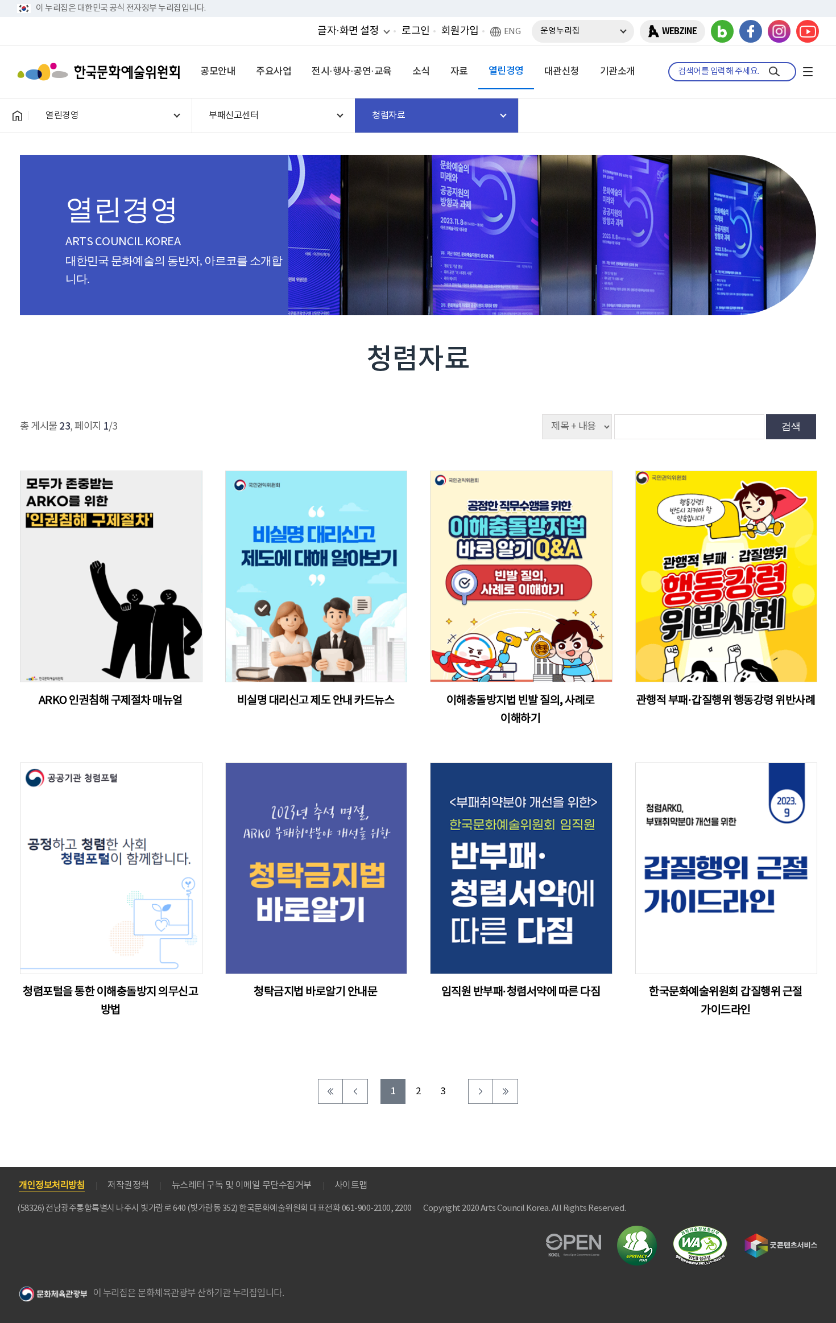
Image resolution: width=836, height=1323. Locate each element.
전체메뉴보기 (807, 71)
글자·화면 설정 (348, 30)
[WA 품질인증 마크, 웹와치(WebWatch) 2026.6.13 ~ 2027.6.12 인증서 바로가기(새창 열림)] (700, 1231)
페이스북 (750, 31)
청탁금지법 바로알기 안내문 (315, 992)
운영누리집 (560, 31)
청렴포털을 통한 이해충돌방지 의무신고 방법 (110, 1001)
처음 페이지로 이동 (330, 1091)
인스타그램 (779, 31)
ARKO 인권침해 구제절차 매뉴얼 (111, 700)
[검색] (774, 72)
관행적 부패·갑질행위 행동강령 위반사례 (726, 700)
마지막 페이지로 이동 (505, 1091)
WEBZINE (679, 31)
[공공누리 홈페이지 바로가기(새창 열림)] (573, 1240)
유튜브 (807, 31)
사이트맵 (350, 1185)
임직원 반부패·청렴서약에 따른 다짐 (521, 992)
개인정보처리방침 (52, 1185)
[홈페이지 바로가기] (17, 115)
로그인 (416, 31)
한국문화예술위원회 (101, 71)
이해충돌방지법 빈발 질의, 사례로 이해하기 (520, 710)
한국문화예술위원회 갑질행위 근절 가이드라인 (725, 1001)
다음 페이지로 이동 (480, 1091)
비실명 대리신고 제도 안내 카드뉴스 (316, 700)
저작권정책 (128, 1185)
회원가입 (460, 31)
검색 (791, 426)
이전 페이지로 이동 (355, 1091)
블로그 (722, 31)
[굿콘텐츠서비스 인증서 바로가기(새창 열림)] (781, 1238)
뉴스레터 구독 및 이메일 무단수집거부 (242, 1185)
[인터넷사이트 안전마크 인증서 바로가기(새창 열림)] (637, 1232)
